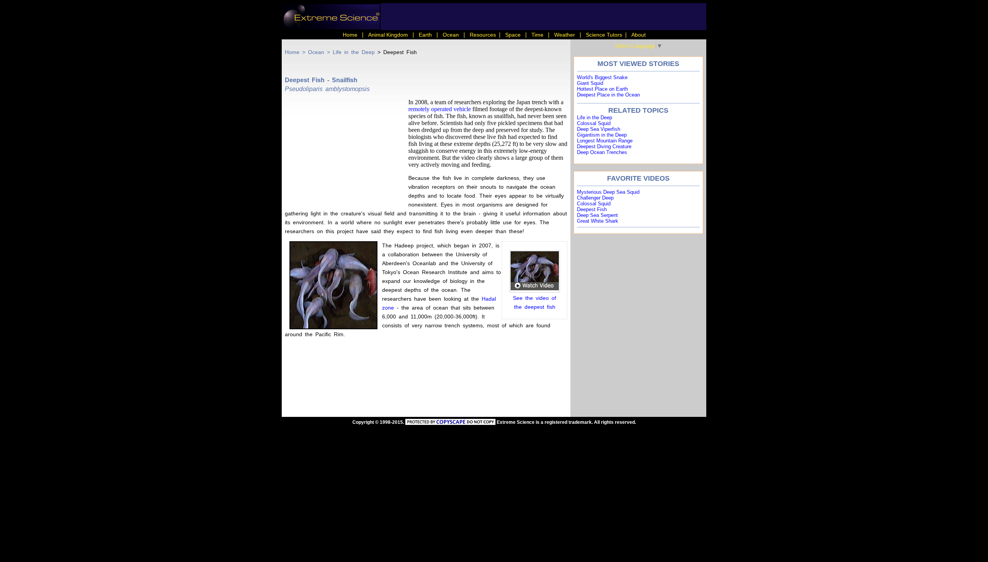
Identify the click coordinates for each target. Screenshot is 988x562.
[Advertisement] (346, 151)
